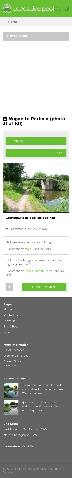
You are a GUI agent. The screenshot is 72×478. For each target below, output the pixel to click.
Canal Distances (14, 350)
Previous (15, 141)
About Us (27, 446)
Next (60, 152)
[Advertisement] (36, 80)
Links (7, 332)
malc (28, 249)
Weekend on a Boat (17, 355)
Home (8, 309)
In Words (9, 321)
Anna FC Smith (34, 271)
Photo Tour (11, 315)
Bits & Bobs (11, 326)
